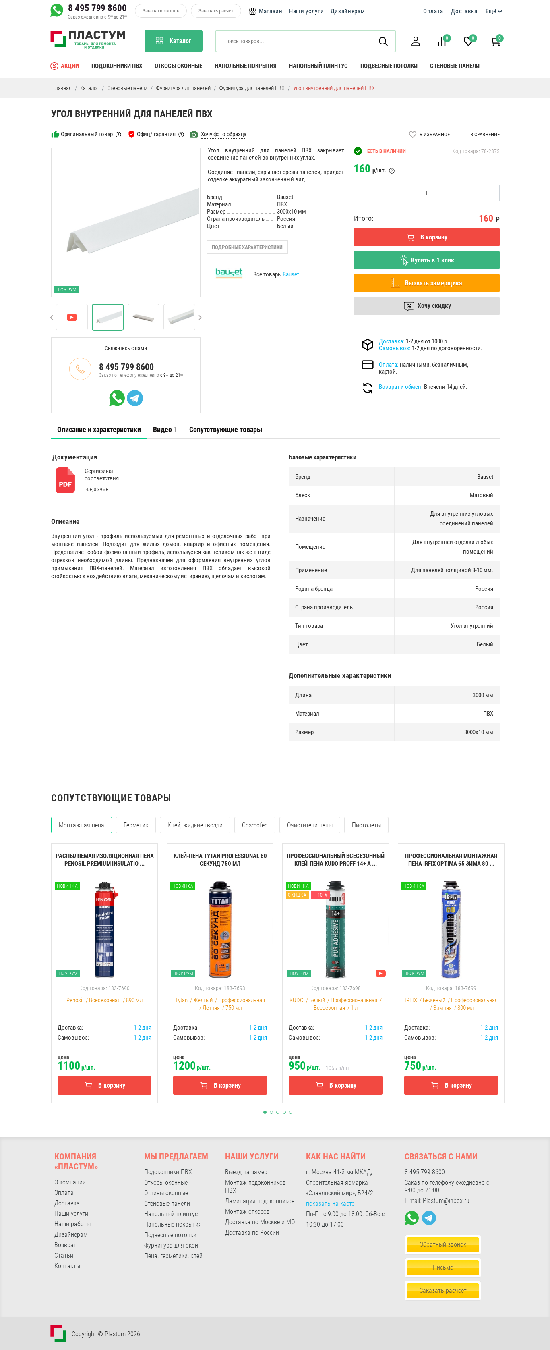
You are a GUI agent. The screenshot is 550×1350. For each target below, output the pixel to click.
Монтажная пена (81, 825)
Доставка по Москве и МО (260, 1222)
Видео (165, 429)
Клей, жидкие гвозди (195, 825)
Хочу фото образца (224, 134)
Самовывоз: (395, 348)
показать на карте (330, 1203)
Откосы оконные (178, 66)
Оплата (433, 11)
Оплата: (389, 364)
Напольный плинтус (318, 66)
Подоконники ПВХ (116, 66)
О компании (70, 1182)
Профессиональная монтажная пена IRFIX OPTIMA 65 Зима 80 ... (451, 859)
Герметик (136, 825)
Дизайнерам (348, 11)
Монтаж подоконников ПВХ (255, 1186)
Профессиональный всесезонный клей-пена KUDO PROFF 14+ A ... (336, 859)
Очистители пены (310, 825)
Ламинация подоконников (260, 1201)
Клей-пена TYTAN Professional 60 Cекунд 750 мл (220, 859)
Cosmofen (255, 825)
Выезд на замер (246, 1172)
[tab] (99, 429)
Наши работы (72, 1224)
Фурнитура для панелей (183, 88)
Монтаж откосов (247, 1211)
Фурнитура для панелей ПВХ (252, 88)
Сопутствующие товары (225, 429)
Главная (62, 88)
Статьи (63, 1255)
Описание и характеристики (99, 429)
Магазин (271, 11)
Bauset (291, 274)
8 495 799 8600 (97, 8)
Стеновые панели (455, 66)
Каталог (89, 88)
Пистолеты (366, 825)
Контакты (67, 1266)
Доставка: (392, 341)
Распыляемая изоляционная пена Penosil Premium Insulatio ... (105, 859)
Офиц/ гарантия (156, 134)
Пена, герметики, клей (173, 1256)
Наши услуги (306, 11)
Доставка (464, 11)
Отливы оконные (166, 1193)
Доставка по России (252, 1232)
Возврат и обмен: (401, 386)
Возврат (65, 1245)
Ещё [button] (491, 11)
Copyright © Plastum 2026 (106, 1334)
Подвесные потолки (389, 66)
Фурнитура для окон (171, 1245)
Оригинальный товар (87, 134)
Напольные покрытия (246, 66)
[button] (415, 41)
